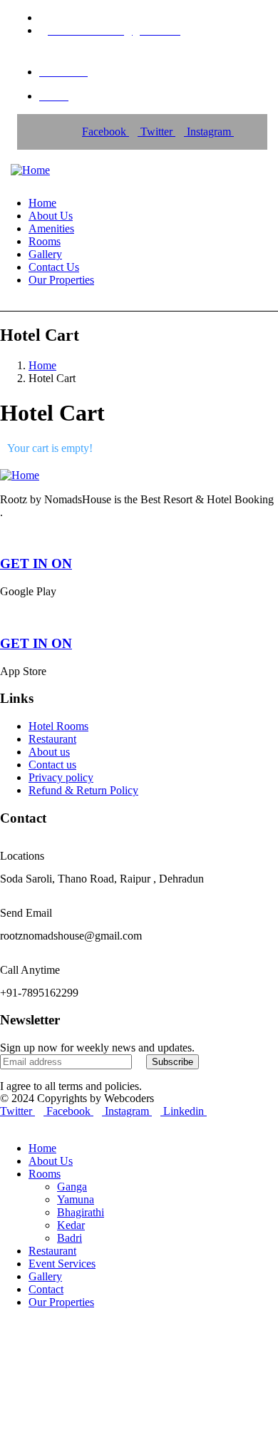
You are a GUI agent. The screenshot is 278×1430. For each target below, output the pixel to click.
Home (42, 365)
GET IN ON (36, 563)
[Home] (30, 170)
